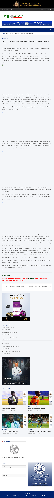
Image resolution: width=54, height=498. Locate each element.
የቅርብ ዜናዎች (6, 389)
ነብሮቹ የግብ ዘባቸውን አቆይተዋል (8, 327)
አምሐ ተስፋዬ (10, 43)
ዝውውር (9, 406)
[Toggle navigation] (4, 30)
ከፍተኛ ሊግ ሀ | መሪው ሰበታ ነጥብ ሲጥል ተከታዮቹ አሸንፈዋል (15, 287)
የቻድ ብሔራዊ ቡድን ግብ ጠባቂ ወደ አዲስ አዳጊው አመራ (12, 341)
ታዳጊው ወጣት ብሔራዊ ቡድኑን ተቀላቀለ (9, 332)
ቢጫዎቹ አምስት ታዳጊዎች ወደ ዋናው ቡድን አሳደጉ (11, 351)
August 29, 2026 (31, 410)
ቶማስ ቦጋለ (38, 433)
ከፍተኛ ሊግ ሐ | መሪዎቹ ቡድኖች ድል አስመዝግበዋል (38, 286)
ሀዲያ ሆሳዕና (4, 406)
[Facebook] (45, 9)
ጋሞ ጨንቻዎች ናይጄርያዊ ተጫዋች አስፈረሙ (10, 346)
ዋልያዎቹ (36, 406)
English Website (40, 9)
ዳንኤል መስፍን (12, 410)
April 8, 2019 (4, 43)
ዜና (7, 38)
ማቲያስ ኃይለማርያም (14, 433)
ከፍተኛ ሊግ (4, 38)
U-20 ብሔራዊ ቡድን (31, 406)
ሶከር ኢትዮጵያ (17, 495)
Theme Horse (29, 495)
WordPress (44, 495)
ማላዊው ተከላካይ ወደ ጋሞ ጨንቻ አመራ (9, 337)
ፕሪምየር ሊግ (14, 406)
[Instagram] (47, 9)
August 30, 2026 (5, 410)
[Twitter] (49, 9)
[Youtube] (51, 9)
